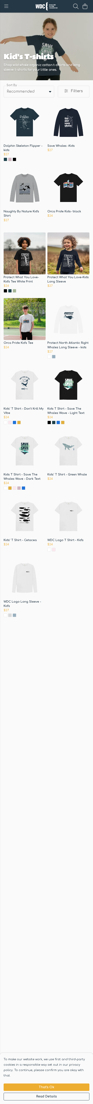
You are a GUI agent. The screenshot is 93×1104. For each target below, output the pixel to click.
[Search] (75, 6)
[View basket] (84, 6)
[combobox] (29, 91)
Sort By (12, 85)
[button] (50, 91)
